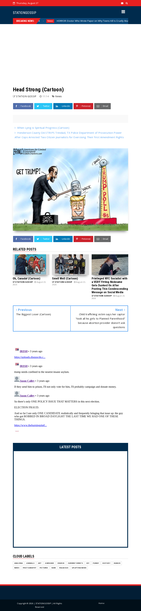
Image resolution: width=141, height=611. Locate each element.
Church (60, 563)
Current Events (75, 563)
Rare (54, 568)
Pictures (44, 568)
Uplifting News (79, 568)
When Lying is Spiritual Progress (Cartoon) (43, 127)
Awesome (49, 563)
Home (101, 603)
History (106, 563)
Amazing (18, 563)
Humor (117, 563)
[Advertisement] (70, 55)
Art (40, 563)
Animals (30, 563)
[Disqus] (70, 388)
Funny (96, 563)
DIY (87, 563)
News (58, 96)
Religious (63, 568)
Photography (29, 568)
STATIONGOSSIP (24, 13)
